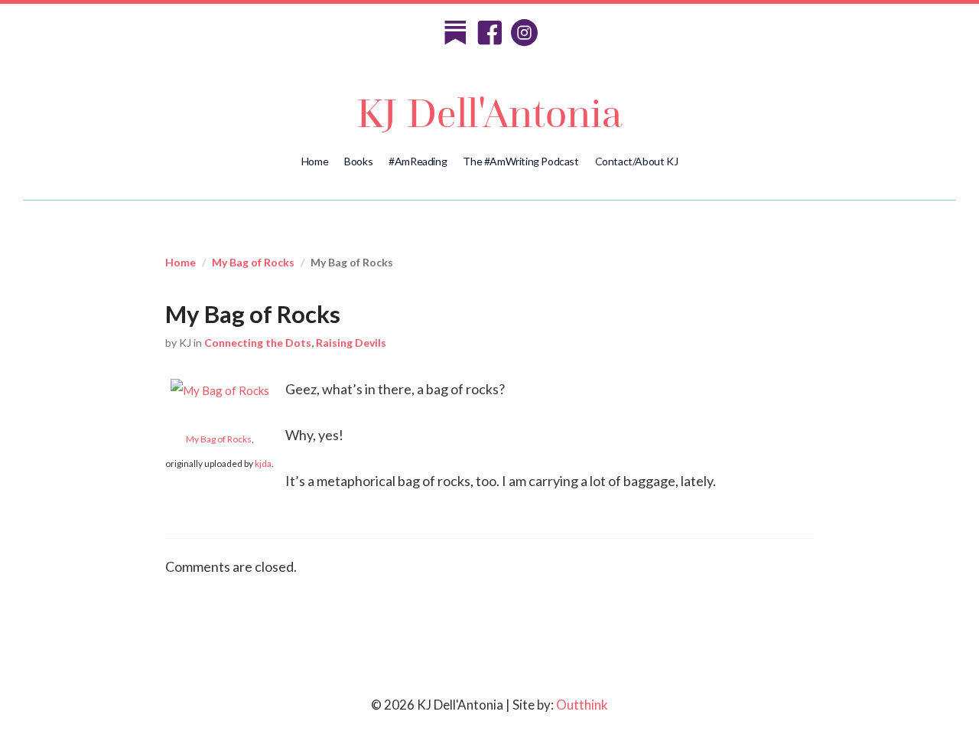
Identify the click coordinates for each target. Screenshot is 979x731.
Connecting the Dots (257, 342)
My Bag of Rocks (253, 262)
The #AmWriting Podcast (520, 161)
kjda (263, 463)
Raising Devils (351, 342)
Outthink (582, 705)
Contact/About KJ (636, 161)
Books (358, 161)
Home (314, 161)
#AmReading (418, 161)
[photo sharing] (220, 389)
